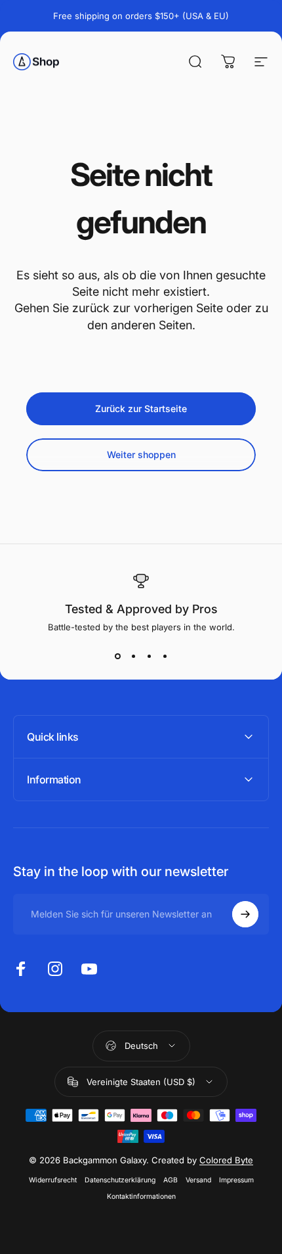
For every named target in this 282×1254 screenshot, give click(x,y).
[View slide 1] (117, 656)
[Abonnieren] (245, 914)
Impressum (236, 1180)
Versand (198, 1180)
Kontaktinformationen (141, 1196)
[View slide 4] (164, 656)
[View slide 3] (149, 656)
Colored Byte (226, 1160)
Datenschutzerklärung (120, 1180)
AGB (170, 1180)
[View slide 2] (133, 656)
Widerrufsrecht (53, 1180)
